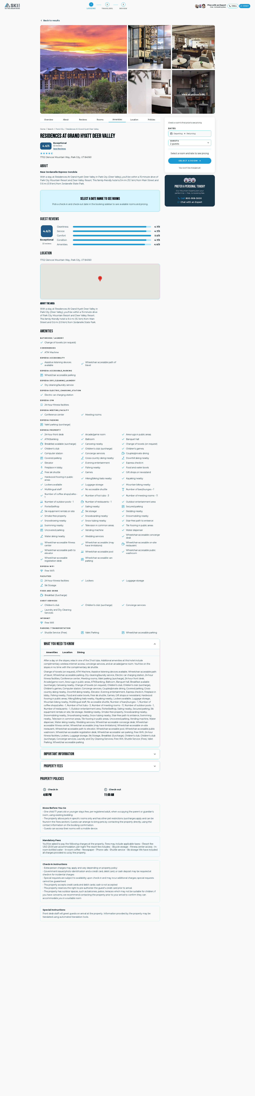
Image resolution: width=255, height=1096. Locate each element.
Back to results (51, 20)
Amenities (117, 119)
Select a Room (188, 161)
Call (191, 198)
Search (50, 129)
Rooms (100, 120)
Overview (48, 120)
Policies (151, 120)
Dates (172, 128)
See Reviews (59, 149)
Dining (81, 652)
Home (42, 129)
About (66, 120)
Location (134, 120)
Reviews (83, 120)
